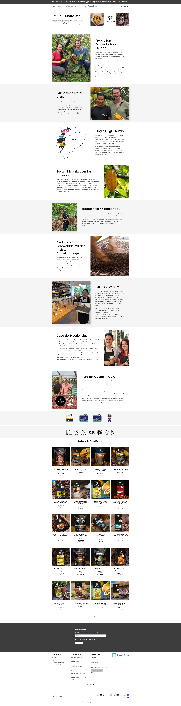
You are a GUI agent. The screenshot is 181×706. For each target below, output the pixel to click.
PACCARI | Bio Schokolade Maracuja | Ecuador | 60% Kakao (100, 502)
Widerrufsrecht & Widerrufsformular (99, 667)
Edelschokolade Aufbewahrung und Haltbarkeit (79, 669)
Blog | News (54, 660)
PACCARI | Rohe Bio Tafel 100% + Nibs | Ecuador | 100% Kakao (120, 468)
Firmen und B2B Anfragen (57, 665)
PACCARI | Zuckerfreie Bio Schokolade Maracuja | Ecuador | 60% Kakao (100, 603)
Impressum (93, 657)
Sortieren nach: (110, 445)
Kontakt (93, 665)
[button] (121, 6)
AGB (92, 672)
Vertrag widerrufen (97, 670)
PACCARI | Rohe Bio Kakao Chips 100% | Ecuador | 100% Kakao (81, 570)
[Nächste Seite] (98, 616)
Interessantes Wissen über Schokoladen (77, 658)
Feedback (54, 657)
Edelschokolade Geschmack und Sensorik (78, 678)
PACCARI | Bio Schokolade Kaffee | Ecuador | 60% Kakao (80, 602)
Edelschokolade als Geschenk (78, 664)
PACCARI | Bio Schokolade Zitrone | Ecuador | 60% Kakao (60, 569)
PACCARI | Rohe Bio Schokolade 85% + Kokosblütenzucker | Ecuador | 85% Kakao (100, 536)
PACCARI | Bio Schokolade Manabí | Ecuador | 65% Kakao (120, 535)
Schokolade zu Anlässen (76, 666)
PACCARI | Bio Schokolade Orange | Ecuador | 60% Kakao (120, 569)
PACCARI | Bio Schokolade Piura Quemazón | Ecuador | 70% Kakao (120, 603)
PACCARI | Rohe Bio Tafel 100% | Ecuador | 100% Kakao (80, 468)
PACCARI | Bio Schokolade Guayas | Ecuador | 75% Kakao (60, 502)
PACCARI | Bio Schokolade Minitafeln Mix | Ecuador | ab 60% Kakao (100, 570)
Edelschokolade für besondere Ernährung (78, 674)
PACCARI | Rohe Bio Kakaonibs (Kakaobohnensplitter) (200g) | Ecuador (100, 469)
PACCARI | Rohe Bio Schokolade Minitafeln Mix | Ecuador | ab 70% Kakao (81, 536)
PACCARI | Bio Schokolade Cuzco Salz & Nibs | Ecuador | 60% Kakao (80, 502)
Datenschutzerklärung (96, 660)
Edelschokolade (75, 661)
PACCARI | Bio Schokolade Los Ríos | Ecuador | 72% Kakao (60, 535)
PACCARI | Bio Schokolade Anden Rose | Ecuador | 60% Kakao (120, 502)
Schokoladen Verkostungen (58, 662)
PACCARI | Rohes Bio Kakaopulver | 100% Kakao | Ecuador (61, 469)
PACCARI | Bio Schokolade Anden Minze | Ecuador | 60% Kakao (61, 603)
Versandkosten (94, 662)
